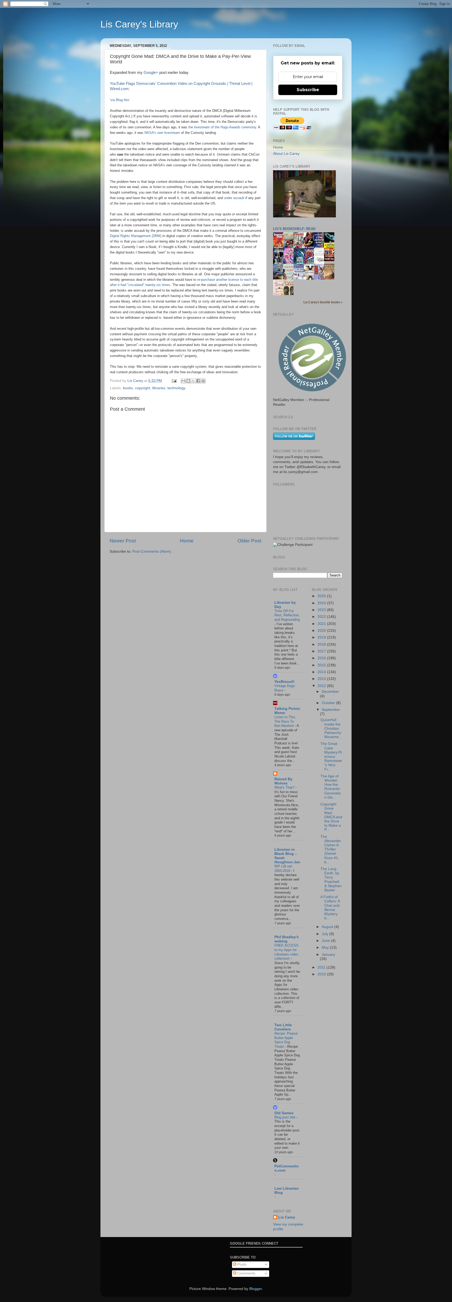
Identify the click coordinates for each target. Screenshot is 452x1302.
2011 (322, 967)
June (326, 941)
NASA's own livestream (162, 133)
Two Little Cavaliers (283, 1027)
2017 (322, 651)
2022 (322, 617)
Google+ (151, 72)
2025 (322, 596)
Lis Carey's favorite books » (322, 302)
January (328, 955)
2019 (322, 637)
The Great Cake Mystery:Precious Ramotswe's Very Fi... (331, 756)
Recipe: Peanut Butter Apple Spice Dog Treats (286, 1039)
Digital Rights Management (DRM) (135, 236)
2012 (322, 686)
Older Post (249, 540)
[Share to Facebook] (198, 380)
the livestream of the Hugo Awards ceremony (222, 127)
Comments (245, 1273)
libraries (158, 388)
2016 (322, 658)
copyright (142, 388)
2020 (322, 631)
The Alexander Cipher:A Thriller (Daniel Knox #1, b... (330, 849)
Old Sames (283, 1113)
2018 (322, 644)
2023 (322, 610)
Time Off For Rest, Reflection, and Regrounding (287, 615)
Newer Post (123, 540)
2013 (322, 679)
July (325, 934)
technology (176, 388)
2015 (322, 665)
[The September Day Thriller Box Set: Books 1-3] (330, 260)
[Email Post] (174, 381)
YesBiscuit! (284, 682)
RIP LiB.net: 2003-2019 (283, 868)
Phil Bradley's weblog (286, 939)
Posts (241, 1264)
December (330, 692)
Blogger (255, 1289)
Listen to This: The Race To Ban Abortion (285, 721)
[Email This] (183, 380)
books (128, 388)
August (328, 927)
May (326, 947)
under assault (234, 198)
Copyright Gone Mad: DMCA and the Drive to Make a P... (331, 817)
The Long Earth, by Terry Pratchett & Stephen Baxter (331, 879)
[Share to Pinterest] (203, 380)
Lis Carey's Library (139, 24)
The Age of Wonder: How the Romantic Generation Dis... (330, 786)
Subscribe (308, 89)
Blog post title (285, 1117)
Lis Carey (286, 1217)
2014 (322, 672)
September (331, 710)
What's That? (284, 787)
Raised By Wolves (283, 781)
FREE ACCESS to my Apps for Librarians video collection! (286, 951)
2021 (322, 624)
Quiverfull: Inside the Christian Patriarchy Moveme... (331, 728)
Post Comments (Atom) (151, 551)
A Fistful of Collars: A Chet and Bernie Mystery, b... (330, 907)
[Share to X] (193, 380)
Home (187, 540)
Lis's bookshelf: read (294, 229)
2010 (322, 974)
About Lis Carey (286, 154)
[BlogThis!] (188, 380)
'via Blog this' (120, 100)
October (329, 703)
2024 (322, 603)
